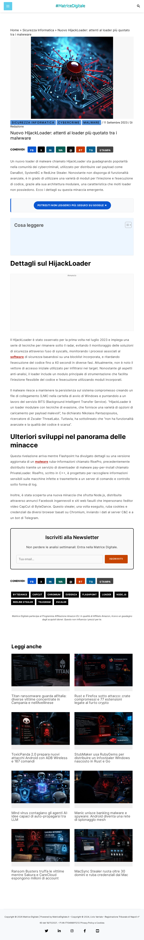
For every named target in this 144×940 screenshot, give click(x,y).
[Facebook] (84, 931)
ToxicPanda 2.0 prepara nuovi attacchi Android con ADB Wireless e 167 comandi (39, 757)
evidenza (71, 594)
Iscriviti (116, 559)
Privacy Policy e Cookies (92, 922)
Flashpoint (89, 594)
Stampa (105, 150)
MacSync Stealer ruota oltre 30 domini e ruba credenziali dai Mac (101, 873)
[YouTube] (97, 931)
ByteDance (20, 594)
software (17, 357)
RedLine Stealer (23, 602)
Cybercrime (69, 122)
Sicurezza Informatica (38, 30)
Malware (91, 122)
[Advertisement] (72, 304)
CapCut (37, 594)
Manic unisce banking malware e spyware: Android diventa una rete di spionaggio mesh (102, 816)
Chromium (53, 594)
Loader (106, 594)
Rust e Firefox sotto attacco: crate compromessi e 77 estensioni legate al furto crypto (102, 699)
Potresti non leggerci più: (72, 205)
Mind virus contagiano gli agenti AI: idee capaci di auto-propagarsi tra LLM (39, 816)
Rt (80, 150)
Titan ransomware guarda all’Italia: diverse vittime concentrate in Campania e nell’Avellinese (38, 699)
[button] (138, 6)
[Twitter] (46, 931)
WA (60, 150)
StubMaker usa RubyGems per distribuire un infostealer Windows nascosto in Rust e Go (102, 757)
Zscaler (61, 602)
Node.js (121, 594)
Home (14, 30)
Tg (91, 150)
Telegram (44, 602)
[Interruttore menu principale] (8, 6)
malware (41, 461)
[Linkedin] (59, 931)
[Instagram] (72, 931)
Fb (32, 150)
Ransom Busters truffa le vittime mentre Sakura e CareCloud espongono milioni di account (37, 874)
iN (50, 150)
